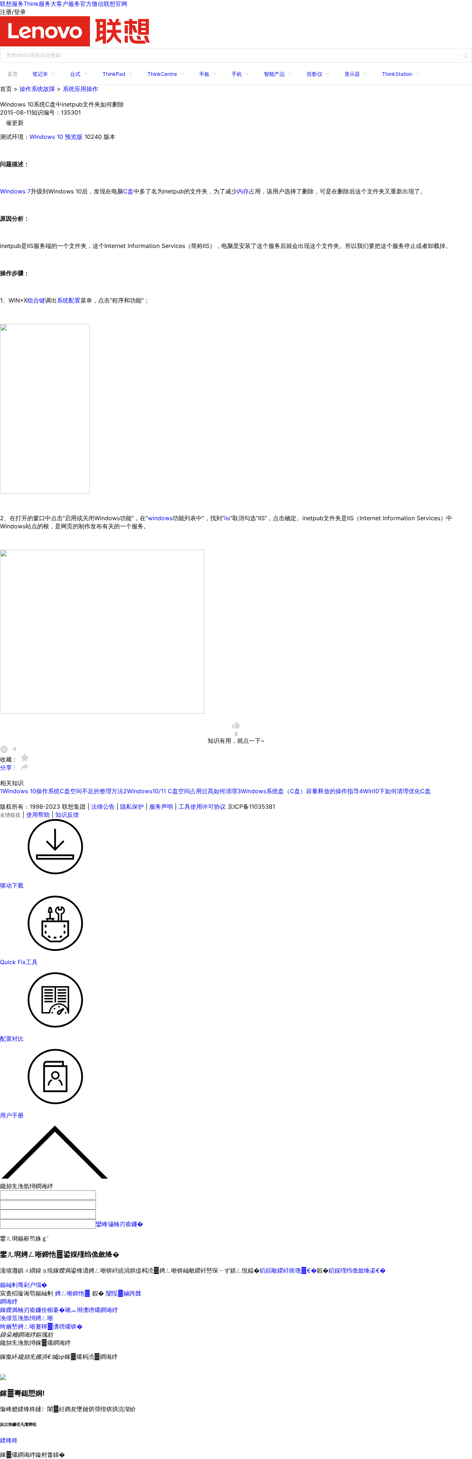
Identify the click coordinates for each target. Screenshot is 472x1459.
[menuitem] (12, 74)
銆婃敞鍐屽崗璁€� (288, 1270)
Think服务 (37, 3)
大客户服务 (65, 3)
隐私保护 (132, 806)
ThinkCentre (162, 74)
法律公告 (103, 806)
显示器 (352, 74)
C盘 (128, 191)
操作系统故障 (37, 88)
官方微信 (92, 3)
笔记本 (40, 74)
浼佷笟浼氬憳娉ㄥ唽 (26, 1318)
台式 (75, 74)
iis (227, 518)
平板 (204, 74)
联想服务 (12, 3)
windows (160, 518)
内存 (243, 191)
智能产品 (274, 74)
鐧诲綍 (9, 1301)
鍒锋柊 (9, 1440)
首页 (12, 74)
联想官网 (115, 3)
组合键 (36, 300)
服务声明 (161, 806)
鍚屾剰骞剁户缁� (23, 1284)
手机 (237, 74)
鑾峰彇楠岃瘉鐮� (119, 1224)
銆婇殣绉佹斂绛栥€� (357, 1270)
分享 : (8, 767)
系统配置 (68, 300)
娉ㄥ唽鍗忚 (73, 1293)
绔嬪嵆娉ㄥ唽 (17, 1326)
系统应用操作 (80, 88)
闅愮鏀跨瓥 (123, 1293)
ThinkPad (114, 74)
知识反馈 (67, 814)
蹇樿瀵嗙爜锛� (59, 1326)
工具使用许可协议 (202, 806)
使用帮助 (38, 814)
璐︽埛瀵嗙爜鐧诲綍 (91, 1309)
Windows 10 (46, 136)
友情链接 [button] (10, 815)
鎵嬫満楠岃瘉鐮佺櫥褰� (32, 1309)
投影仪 (314, 74)
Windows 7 (15, 191)
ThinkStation (397, 74)
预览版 (74, 136)
